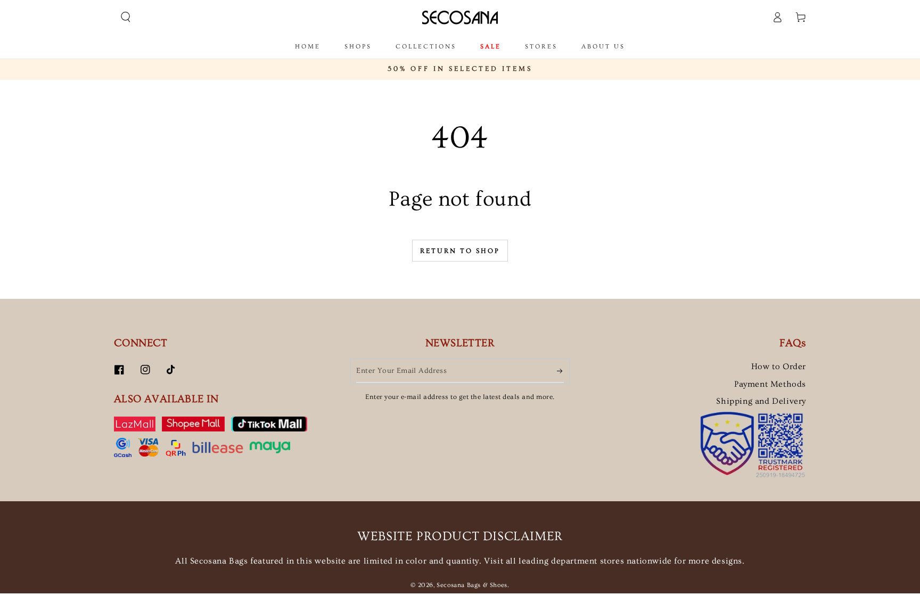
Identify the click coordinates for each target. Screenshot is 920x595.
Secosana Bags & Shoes (472, 585)
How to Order (778, 366)
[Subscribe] (560, 370)
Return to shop (460, 251)
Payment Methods (770, 384)
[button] (125, 17)
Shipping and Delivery (761, 401)
